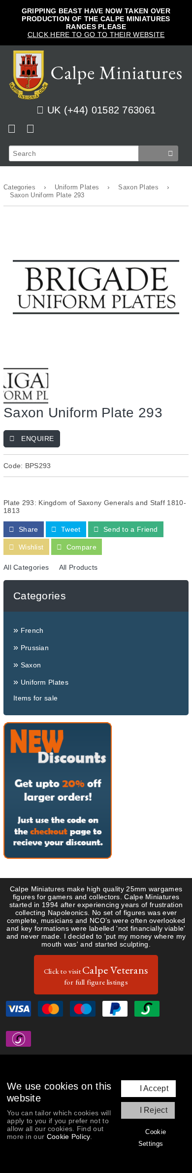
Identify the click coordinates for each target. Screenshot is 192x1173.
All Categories (26, 567)
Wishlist (30, 547)
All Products (78, 567)
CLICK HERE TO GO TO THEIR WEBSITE (96, 34)
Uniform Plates (77, 187)
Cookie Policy (68, 1136)
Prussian (35, 648)
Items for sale (35, 698)
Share (27, 529)
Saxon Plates (138, 187)
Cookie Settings (152, 1137)
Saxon (31, 665)
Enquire (36, 438)
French (32, 630)
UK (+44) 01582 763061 (101, 110)
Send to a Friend (129, 529)
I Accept (154, 1088)
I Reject (153, 1110)
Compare (80, 547)
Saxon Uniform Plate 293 (47, 195)
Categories (19, 187)
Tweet (70, 529)
